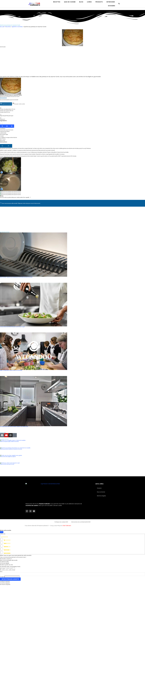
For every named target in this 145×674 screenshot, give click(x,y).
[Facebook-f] (27, 511)
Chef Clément (67, 525)
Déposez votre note (23, 203)
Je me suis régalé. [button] (4, 563)
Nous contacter (101, 492)
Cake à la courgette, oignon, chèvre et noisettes (9, 441)
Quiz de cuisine (70, 2)
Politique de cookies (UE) (61, 522)
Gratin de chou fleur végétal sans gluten (8, 456)
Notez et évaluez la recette (10, 579)
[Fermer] (1, 532)
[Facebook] (2, 435)
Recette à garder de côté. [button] (6, 564)
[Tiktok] (15, 435)
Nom (1, 571)
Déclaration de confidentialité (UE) (80, 522)
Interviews (110, 2)
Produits (99, 2)
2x (7, 126)
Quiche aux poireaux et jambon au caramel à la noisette (11, 449)
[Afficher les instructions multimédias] (3, 146)
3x (11, 126)
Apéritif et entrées (17, 26)
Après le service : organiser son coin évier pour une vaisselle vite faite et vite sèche (16, 277)
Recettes (56, 2)
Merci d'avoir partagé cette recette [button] (8, 560)
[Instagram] (10, 435)
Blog (81, 2)
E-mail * (2, 576)
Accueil (2, 26)
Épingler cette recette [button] (19, 104)
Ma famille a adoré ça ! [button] (6, 558)
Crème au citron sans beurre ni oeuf (7, 464)
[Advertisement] (50, 64)
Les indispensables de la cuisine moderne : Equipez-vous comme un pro (14, 426)
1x (2, 126)
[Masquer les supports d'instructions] (9, 146)
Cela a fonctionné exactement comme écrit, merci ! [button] (13, 557)
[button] (72, 48)
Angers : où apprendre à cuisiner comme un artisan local (11, 370)
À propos (99, 488)
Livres (89, 2)
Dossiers (111, 6)
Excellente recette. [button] (4, 561)
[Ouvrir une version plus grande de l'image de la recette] (10, 78)
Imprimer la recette (7, 104)
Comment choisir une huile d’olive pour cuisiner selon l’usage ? (12, 326)
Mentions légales (101, 496)
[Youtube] (6, 435)
